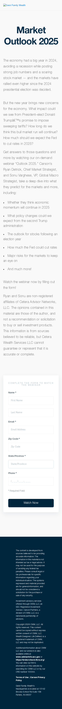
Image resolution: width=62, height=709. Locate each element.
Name (12, 393)
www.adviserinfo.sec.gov (28, 657)
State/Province (17, 456)
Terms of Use (22, 678)
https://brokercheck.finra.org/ (30, 660)
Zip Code (14, 439)
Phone (12, 473)
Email (12, 422)
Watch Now (31, 503)
